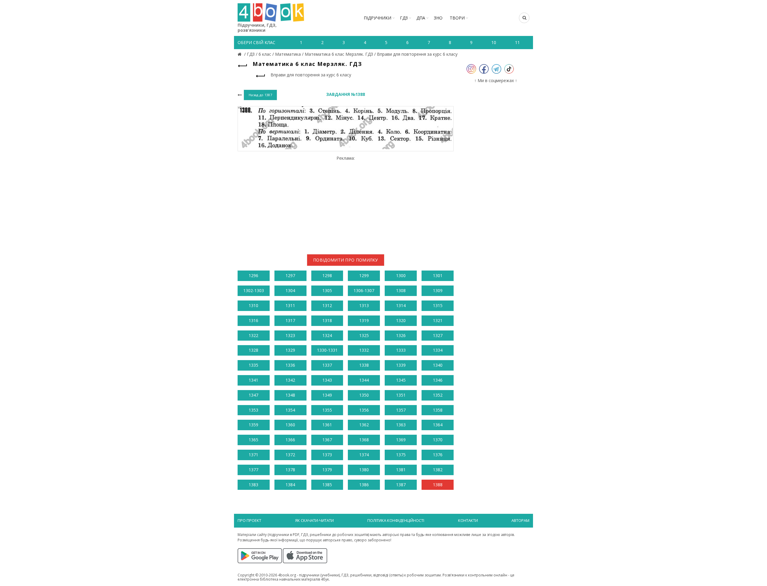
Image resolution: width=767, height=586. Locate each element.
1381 (401, 469)
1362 (364, 425)
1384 (290, 484)
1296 (253, 275)
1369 (401, 439)
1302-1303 (253, 290)
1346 (438, 380)
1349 (327, 395)
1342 (290, 380)
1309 (438, 290)
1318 (327, 320)
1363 (401, 425)
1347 (253, 395)
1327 (438, 335)
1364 (438, 425)
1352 (438, 395)
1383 (253, 484)
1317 (290, 320)
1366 (290, 439)
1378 (290, 469)
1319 (364, 320)
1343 (327, 380)
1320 (401, 320)
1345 (401, 380)
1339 (401, 365)
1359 (253, 425)
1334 (438, 350)
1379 (327, 469)
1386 (364, 484)
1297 (290, 275)
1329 (290, 350)
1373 (327, 454)
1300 (401, 275)
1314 (401, 305)
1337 (327, 365)
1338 (364, 365)
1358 (438, 410)
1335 (253, 365)
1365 (253, 439)
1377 (253, 469)
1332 (364, 350)
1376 (438, 454)
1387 (401, 484)
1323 (290, 335)
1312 (327, 305)
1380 (364, 469)
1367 (327, 439)
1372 (290, 454)
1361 (327, 425)
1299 (364, 275)
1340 (438, 365)
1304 (290, 290)
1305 (327, 290)
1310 (253, 305)
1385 (327, 484)
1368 (364, 439)
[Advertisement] (346, 203)
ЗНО (438, 18)
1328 (253, 350)
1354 (290, 410)
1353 (253, 410)
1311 (290, 305)
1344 (364, 380)
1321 (438, 320)
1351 (401, 395)
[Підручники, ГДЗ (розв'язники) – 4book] (240, 54)
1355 (327, 410)
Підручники (377, 18)
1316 (253, 320)
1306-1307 (364, 290)
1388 (438, 484)
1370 (438, 439)
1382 (438, 469)
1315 (438, 305)
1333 (401, 350)
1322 (253, 335)
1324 (327, 335)
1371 (253, 454)
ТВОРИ (457, 18)
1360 (290, 425)
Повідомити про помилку (345, 260)
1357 (401, 410)
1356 (364, 410)
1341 (253, 380)
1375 (401, 454)
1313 (364, 305)
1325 (364, 335)
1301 (438, 275)
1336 (290, 365)
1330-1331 (327, 350)
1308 (401, 290)
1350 (364, 395)
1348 (290, 395)
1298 (327, 275)
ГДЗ (404, 18)
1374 (364, 454)
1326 (401, 335)
